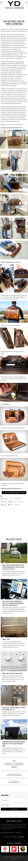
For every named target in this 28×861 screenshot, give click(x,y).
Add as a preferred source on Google (15, 492)
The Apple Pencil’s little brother (14, 774)
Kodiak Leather (19, 764)
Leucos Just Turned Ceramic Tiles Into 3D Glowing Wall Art (13, 708)
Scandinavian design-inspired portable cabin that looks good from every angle (13, 744)
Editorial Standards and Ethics (7, 832)
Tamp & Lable (6, 639)
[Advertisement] (14, 15)
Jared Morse (8, 764)
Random (14, 767)
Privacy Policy (18, 832)
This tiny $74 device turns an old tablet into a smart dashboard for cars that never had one (13, 603)
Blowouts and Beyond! (14, 781)
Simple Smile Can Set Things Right (12, 673)
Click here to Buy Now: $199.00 (9, 127)
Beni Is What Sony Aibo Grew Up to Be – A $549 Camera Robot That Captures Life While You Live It (13, 567)
